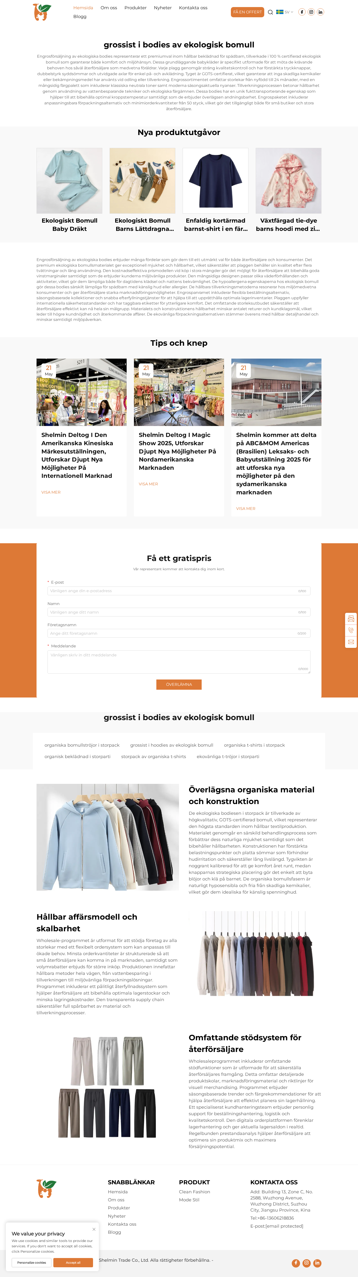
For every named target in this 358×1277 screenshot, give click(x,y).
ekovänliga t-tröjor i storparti (228, 756)
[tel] (351, 630)
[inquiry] (351, 619)
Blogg (79, 16)
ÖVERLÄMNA (179, 684)
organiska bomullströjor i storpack (82, 745)
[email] (351, 642)
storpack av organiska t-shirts (153, 756)
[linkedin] (317, 1263)
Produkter (135, 7)
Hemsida (83, 7)
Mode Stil (189, 1200)
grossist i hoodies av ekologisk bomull (171, 745)
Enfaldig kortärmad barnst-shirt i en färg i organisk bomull (215, 225)
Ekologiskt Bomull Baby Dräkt (69, 224)
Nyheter (163, 7)
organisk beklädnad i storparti (78, 756)
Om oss (109, 7)
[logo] (42, 11)
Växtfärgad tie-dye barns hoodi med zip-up (288, 225)
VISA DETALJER (69, 180)
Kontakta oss (193, 7)
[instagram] (306, 1263)
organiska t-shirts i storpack (254, 745)
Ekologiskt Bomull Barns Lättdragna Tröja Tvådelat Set (142, 225)
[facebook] (296, 1263)
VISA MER (51, 492)
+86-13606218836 (275, 1218)
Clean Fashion (194, 1192)
